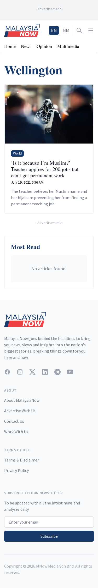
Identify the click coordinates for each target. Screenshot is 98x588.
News (26, 46)
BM (66, 30)
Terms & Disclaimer (21, 460)
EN (54, 30)
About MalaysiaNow (21, 400)
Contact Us (14, 421)
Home (10, 46)
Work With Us (16, 431)
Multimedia (68, 46)
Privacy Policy (16, 470)
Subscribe (49, 536)
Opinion (44, 46)
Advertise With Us (20, 410)
